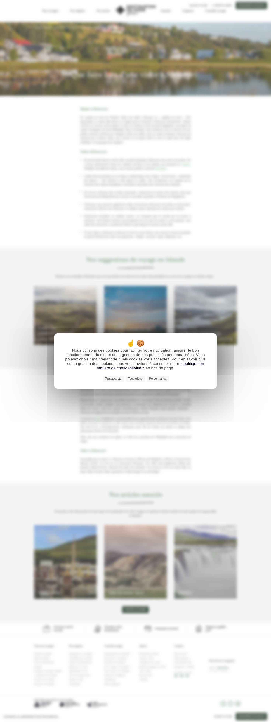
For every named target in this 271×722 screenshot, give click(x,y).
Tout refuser (135, 378)
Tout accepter (113, 378)
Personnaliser (158, 378)
